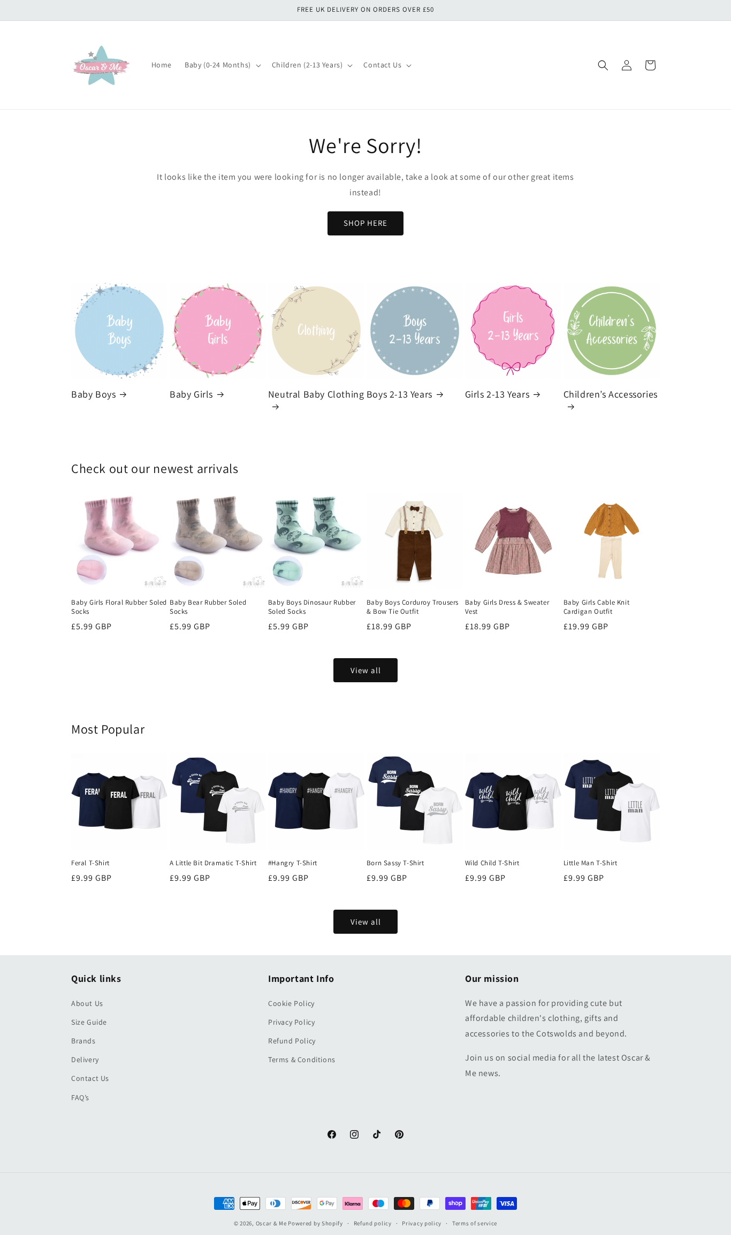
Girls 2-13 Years (497, 394)
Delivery (85, 1059)
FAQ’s (80, 1097)
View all (366, 670)
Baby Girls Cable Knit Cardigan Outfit (597, 607)
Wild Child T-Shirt (492, 863)
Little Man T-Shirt (591, 863)
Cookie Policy (291, 1003)
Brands (83, 1041)
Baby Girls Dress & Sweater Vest (507, 607)
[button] (221, 65)
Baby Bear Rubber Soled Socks (208, 607)
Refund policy (373, 1222)
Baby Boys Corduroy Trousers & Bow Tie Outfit (413, 607)
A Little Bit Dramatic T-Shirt (213, 863)
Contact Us (90, 1078)
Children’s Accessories (611, 394)
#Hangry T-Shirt (292, 863)
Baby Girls (191, 394)
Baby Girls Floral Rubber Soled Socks (119, 607)
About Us (87, 1003)
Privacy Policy (291, 1022)
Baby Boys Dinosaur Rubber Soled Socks (312, 607)
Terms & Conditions (302, 1059)
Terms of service (474, 1222)
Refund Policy (292, 1041)
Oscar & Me (271, 1223)
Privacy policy (421, 1222)
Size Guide (89, 1022)
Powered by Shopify (315, 1223)
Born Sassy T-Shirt (395, 863)
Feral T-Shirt (90, 863)
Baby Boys (93, 394)
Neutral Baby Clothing (316, 394)
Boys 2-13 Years (399, 394)
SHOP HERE (365, 223)
